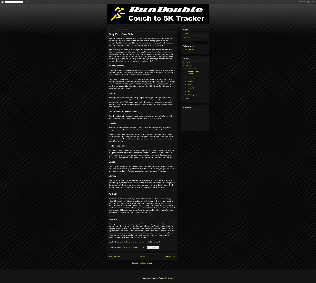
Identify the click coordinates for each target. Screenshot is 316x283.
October (191, 69)
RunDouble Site (189, 50)
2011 (188, 99)
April (190, 91)
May (190, 88)
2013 (188, 62)
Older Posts (170, 257)
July (189, 81)
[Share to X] (153, 247)
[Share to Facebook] (155, 247)
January (191, 95)
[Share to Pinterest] (157, 247)
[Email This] (148, 247)
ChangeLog (187, 37)
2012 (188, 66)
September (192, 78)
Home (142, 257)
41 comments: (134, 247)
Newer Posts (114, 257)
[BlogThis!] (150, 247)
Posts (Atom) (147, 263)
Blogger (170, 278)
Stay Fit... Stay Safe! (121, 34)
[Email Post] (143, 247)
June (190, 84)
